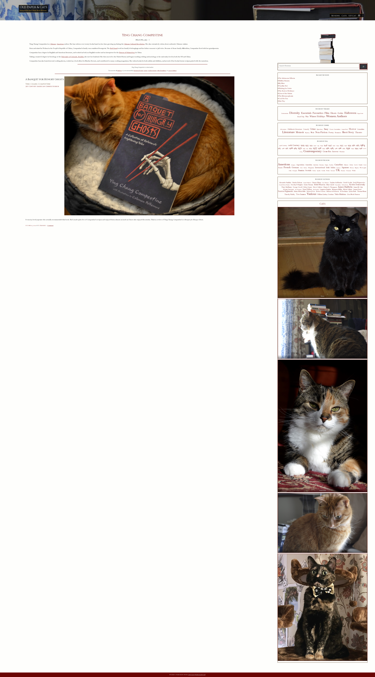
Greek (301, 167)
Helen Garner (307, 187)
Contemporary (312, 151)
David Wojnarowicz (359, 182)
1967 (286, 148)
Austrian (315, 165)
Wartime (342, 151)
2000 (364, 148)
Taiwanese (333, 170)
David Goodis (347, 182)
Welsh (353, 170)
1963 (357, 145)
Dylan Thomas (308, 185)
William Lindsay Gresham (325, 194)
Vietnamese (348, 170)
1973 (307, 148)
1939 (311, 145)
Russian (301, 170)
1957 (345, 145)
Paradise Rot (283, 86)
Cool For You (283, 98)
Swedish (323, 170)
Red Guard (113, 48)
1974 (310, 148)
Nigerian (357, 167)
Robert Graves (320, 191)
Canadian (338, 164)
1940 (315, 145)
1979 (323, 148)
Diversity (294, 112)
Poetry (331, 132)
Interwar (335, 152)
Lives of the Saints (285, 93)
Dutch (364, 165)
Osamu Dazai (357, 189)
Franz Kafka (338, 184)
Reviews (335, 16)
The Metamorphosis (286, 96)
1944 (318, 145)
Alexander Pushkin (285, 182)
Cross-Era (327, 151)
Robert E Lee (311, 191)
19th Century (283, 145)
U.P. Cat (352, 16)
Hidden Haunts (284, 81)
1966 (283, 148)
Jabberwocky (322, 490)
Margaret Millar (337, 189)
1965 (279, 148)
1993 (352, 148)
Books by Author (322, 179)
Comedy (306, 129)
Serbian (314, 170)
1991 (348, 148)
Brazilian (331, 165)
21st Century (30, 86)
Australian (308, 165)
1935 (307, 145)
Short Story (348, 132)
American (60, 44)
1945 (321, 145)
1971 (300, 148)
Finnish (280, 167)
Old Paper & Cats (33, 7)
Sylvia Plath (352, 191)
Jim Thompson (298, 189)
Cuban (351, 165)
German (295, 167)
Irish (328, 168)
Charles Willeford (307, 182)
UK (338, 170)
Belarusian (321, 165)
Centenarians (284, 113)
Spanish (318, 170)
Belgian (326, 165)
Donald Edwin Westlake (284, 184)
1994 (356, 148)
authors (119, 70)
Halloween (350, 112)
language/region (138, 70)
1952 (334, 145)
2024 (301, 151)
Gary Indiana (287, 187)
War (307, 116)
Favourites (317, 113)
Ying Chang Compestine (37, 84)
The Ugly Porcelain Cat (196, 675)
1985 (332, 148)
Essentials (306, 113)
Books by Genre (322, 125)
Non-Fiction (321, 132)
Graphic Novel (344, 129)
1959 (349, 145)
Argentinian (300, 165)
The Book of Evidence (286, 91)
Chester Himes (316, 182)
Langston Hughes (325, 189)
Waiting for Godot (285, 88)
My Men (282, 83)
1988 (339, 148)
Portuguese (294, 170)
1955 (341, 145)
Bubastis (322, 357)
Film (326, 113)
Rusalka (322, 659)
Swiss (327, 170)
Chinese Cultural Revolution (134, 44)
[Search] (363, 66)
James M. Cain (358, 187)
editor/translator (161, 70)
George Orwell (297, 187)
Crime (313, 129)
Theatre (358, 132)
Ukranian (343, 170)
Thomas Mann (361, 191)
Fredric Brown (345, 184)
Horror (55, 86)
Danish (360, 165)
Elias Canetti (330, 185)
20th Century (294, 145)
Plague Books (360, 113)
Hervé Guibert (317, 187)
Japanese (345, 167)
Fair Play (282, 101)
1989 (343, 148)
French (287, 167)
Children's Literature (295, 129)
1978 (319, 148)
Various (311, 194)
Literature (288, 132)
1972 (304, 148)
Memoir (300, 132)
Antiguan (293, 165)
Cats (344, 16)
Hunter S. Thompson (330, 187)
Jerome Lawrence (288, 189)
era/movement (152, 70)
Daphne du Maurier (336, 182)
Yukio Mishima (340, 194)
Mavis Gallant (347, 189)
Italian (333, 168)
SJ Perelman (344, 191)
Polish (290, 170)
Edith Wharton (319, 185)
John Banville (316, 189)
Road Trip (300, 117)
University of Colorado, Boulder (72, 57)
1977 (315, 148)
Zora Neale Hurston (353, 194)
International (320, 167)
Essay (326, 129)
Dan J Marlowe (325, 182)
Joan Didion (307, 189)
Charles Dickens (297, 182)
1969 (295, 148)
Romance (338, 132)
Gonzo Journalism (334, 129)
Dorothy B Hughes (297, 185)
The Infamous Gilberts (287, 78)
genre (145, 70)
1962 (353, 145)
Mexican (352, 167)
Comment (50, 225)
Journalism (360, 129)
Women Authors (336, 116)
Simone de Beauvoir (332, 191)
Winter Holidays (317, 116)
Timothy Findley (289, 194)
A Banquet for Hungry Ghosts (44, 79)
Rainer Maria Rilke (300, 191)
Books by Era (322, 141)
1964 (362, 145)
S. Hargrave (42, 225)
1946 (325, 145)
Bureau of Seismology (127, 52)
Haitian (305, 167)
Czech (356, 165)
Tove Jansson (301, 194)
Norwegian (363, 167)
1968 (291, 148)
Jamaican (338, 167)
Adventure (283, 129)
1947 (330, 145)
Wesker (322, 296)
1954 (337, 145)
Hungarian (311, 167)
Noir (312, 132)
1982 (327, 148)
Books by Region (322, 160)
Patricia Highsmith (285, 191)
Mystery (307, 132)
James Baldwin (345, 187)
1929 (302, 145)
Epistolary (320, 129)
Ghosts (333, 113)
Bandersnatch (322, 551)
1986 (336, 148)
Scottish (308, 170)
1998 (360, 148)
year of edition (172, 70)
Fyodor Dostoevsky (357, 185)
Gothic (340, 113)
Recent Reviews (322, 75)
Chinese (53, 44)
